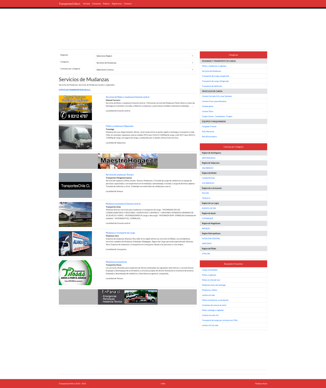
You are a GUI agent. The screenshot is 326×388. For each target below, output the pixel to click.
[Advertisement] (163, 29)
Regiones (64, 55)
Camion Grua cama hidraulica (214, 101)
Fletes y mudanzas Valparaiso (119, 126)
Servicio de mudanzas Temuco (120, 174)
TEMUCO (206, 198)
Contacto (128, 3)
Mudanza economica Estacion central (123, 203)
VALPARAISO (207, 168)
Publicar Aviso (261, 383)
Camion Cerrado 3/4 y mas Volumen (217, 96)
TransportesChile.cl (69, 3)
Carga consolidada (209, 270)
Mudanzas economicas (116, 261)
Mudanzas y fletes (209, 290)
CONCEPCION (208, 178)
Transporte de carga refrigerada (215, 81)
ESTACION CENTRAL (211, 238)
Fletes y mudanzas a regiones (214, 66)
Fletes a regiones (209, 275)
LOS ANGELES (208, 183)
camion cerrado (208, 295)
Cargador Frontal (209, 126)
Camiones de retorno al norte (214, 305)
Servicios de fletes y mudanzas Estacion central (127, 97)
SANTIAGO (207, 243)
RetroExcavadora (209, 136)
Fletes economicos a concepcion (215, 300)
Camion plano (207, 106)
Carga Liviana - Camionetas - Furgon (217, 116)
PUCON (205, 193)
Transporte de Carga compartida (215, 76)
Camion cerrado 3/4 (210, 315)
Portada (86, 3)
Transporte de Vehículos (212, 86)
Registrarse (117, 3)
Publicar (106, 3)
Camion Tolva (207, 111)
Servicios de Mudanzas (211, 71)
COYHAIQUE (207, 218)
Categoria (64, 62)
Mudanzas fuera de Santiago (214, 285)
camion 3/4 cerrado (210, 325)
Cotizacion (96, 3)
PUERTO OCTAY (209, 208)
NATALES (206, 228)
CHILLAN (206, 253)
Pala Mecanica (208, 131)
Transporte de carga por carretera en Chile (219, 320)
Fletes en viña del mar (211, 280)
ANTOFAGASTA (208, 158)
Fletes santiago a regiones (213, 310)
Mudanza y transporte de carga (120, 232)
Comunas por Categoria (70, 68)
